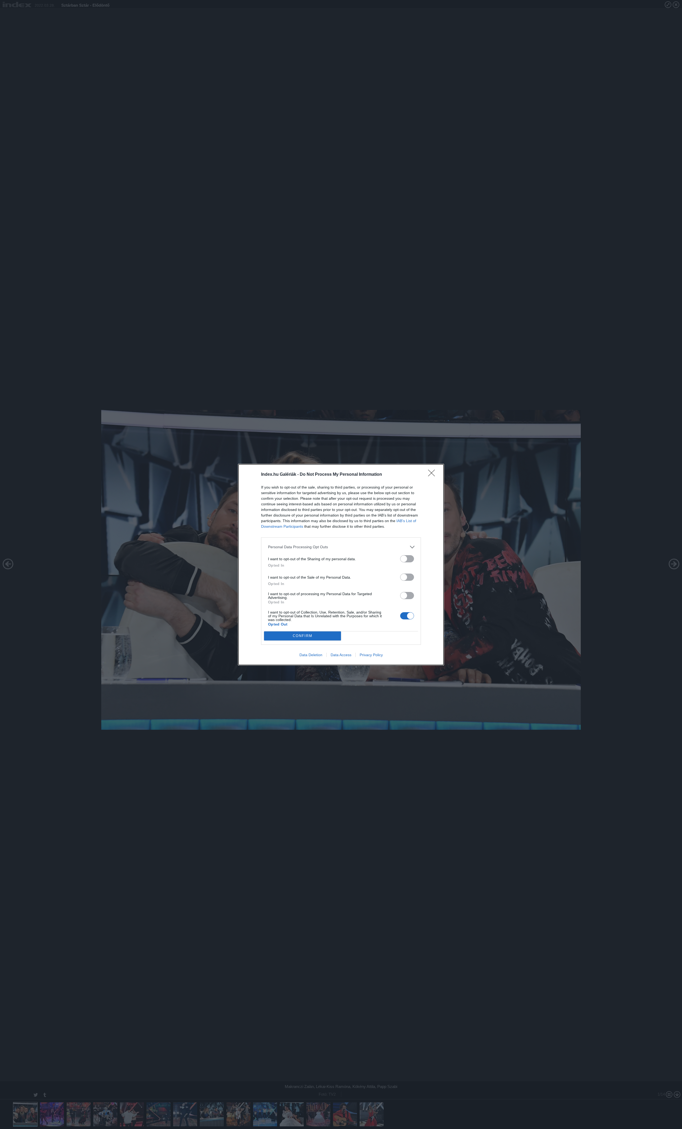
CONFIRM (302, 636)
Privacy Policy (371, 655)
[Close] (433, 475)
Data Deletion (310, 655)
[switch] (407, 558)
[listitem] (341, 547)
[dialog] (341, 564)
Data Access (341, 655)
